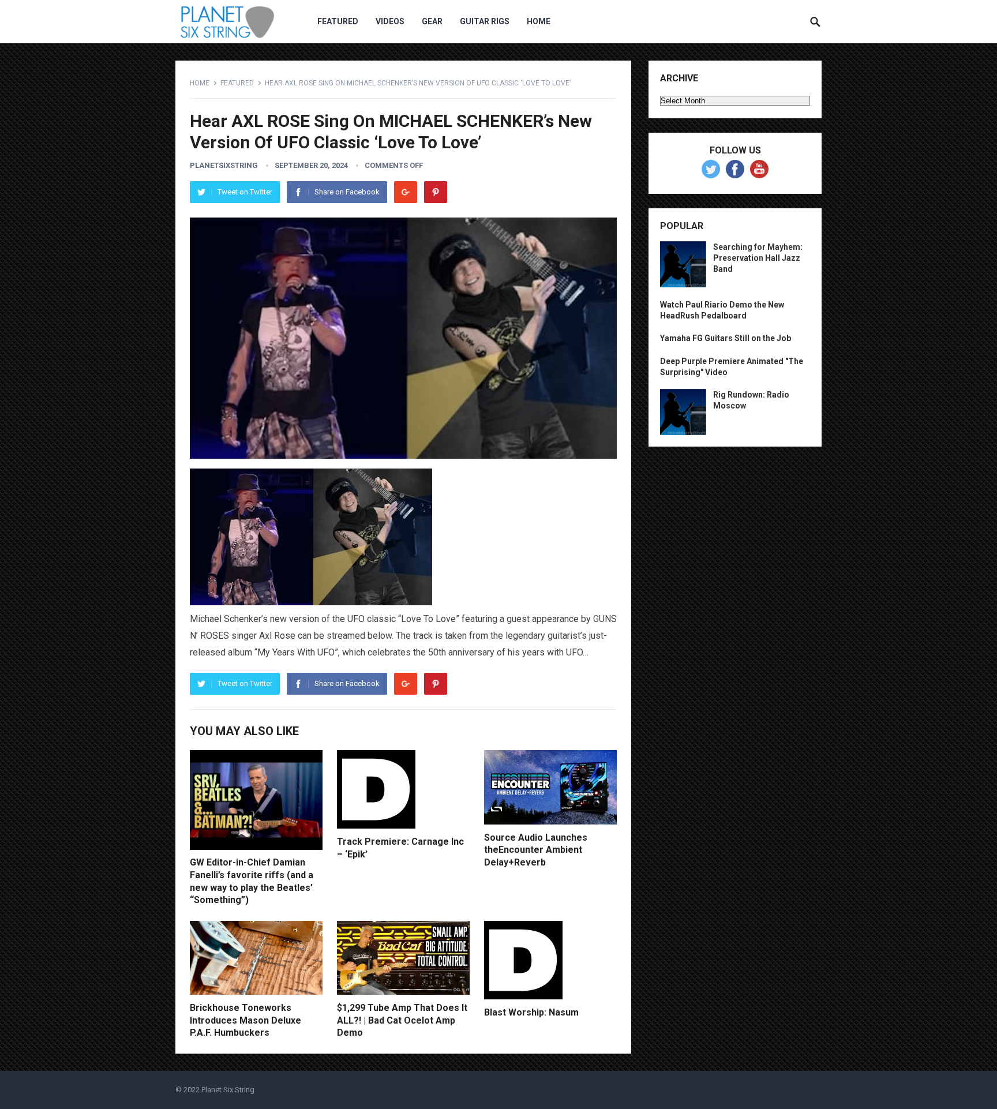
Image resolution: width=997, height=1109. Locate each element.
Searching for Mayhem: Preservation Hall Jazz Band (758, 257)
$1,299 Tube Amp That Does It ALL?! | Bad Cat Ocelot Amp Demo (402, 1020)
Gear (432, 21)
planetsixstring (224, 165)
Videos (390, 21)
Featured (337, 21)
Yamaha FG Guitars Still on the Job (725, 338)
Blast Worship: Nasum (531, 1012)
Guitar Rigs (484, 21)
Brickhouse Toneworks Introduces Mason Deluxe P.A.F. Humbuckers (245, 1020)
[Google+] (405, 192)
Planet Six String (227, 1089)
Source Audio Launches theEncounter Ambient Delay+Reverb (535, 850)
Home (538, 21)
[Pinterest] (435, 192)
